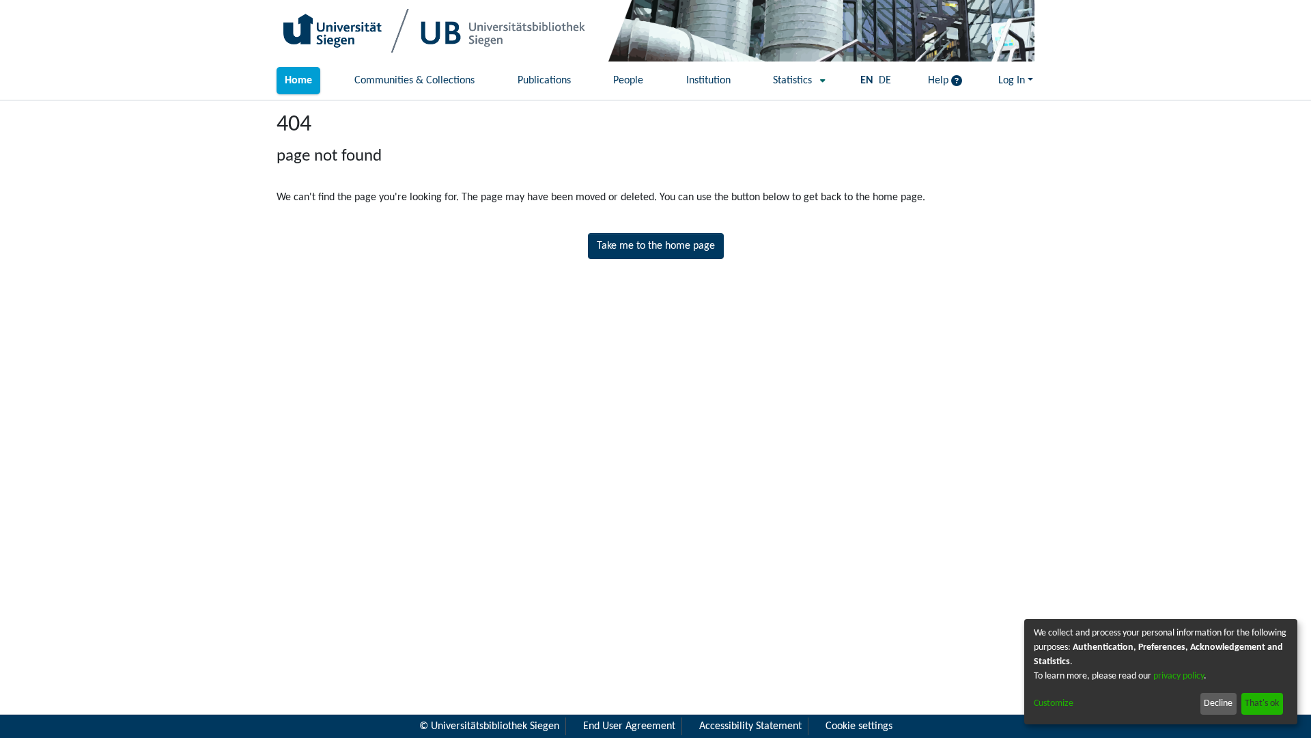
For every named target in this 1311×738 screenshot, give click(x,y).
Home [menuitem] (298, 80)
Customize (1053, 703)
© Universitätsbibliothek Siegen (489, 726)
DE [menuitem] (885, 80)
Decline (1218, 703)
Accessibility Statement (750, 726)
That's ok (1262, 703)
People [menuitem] (628, 80)
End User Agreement (629, 726)
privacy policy (1178, 676)
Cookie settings (859, 726)
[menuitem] (795, 80)
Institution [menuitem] (708, 80)
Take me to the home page (656, 246)
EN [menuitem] (866, 80)
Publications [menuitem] (544, 80)
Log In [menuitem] (1011, 80)
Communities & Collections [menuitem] (414, 80)
